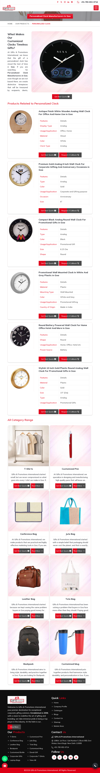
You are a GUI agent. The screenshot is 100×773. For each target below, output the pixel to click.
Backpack (28, 664)
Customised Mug (70, 664)
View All (33, 760)
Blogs (56, 714)
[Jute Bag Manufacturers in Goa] (70, 510)
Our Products (22, 24)
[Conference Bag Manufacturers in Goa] (28, 510)
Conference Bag (28, 534)
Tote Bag (70, 599)
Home (10, 24)
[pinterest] (71, 2)
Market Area (59, 726)
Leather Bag (28, 599)
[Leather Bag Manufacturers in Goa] (28, 576)
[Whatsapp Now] (5, 759)
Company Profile (60, 706)
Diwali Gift (34, 752)
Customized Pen (70, 468)
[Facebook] (57, 2)
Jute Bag (70, 534)
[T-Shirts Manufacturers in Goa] (28, 445)
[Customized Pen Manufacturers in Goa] (70, 445)
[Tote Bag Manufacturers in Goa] (70, 576)
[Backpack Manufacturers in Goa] (28, 641)
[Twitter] (61, 2)
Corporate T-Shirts (37, 756)
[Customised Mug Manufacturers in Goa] (70, 641)
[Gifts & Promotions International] (9, 8)
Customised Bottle (17, 752)
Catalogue (58, 710)
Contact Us (58, 718)
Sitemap (57, 722)
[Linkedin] (68, 2)
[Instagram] (64, 2)
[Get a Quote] (5, 766)
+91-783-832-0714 (89, 2)
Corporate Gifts (16, 756)
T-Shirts (28, 468)
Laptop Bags (15, 760)
